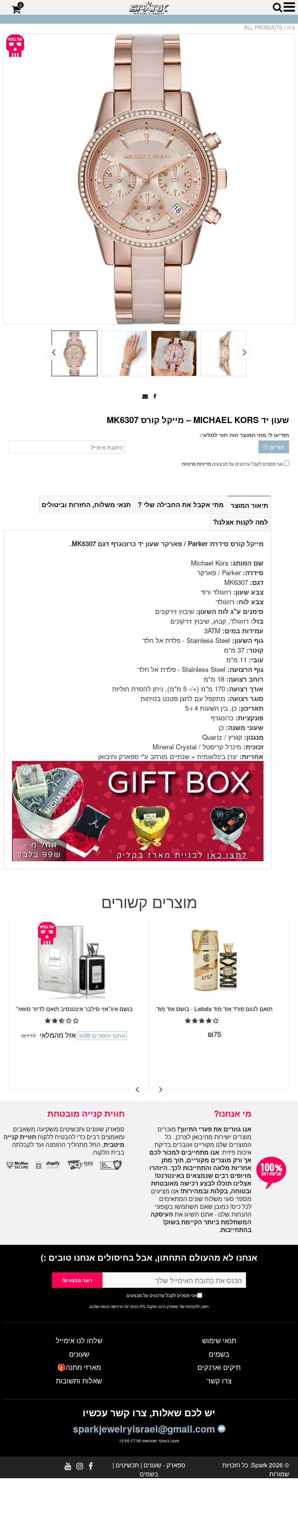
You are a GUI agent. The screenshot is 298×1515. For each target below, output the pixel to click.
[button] (62, 1029)
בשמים (219, 1354)
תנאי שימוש (219, 1340)
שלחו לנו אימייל (79, 1340)
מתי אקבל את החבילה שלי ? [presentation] (181, 504)
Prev (53, 352)
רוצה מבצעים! (77, 1280)
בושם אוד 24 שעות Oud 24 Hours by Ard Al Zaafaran (74, 1012)
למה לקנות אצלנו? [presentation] (240, 521)
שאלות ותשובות (79, 1380)
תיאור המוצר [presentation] (249, 505)
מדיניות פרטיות (196, 463)
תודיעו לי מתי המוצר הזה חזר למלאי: (244, 435)
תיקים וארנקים (219, 1367)
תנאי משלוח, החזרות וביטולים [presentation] (86, 504)
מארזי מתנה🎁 (79, 1367)
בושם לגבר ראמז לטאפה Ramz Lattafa (214, 1008)
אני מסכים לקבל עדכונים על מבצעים (146, 1295)
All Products (263, 27)
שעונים (79, 1354)
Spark (259, 1464)
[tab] (249, 504)
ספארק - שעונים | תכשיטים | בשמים (149, 1469)
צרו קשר (219, 1380)
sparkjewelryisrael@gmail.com (145, 1429)
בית (291, 27)
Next (244, 352)
